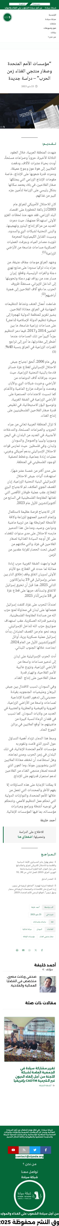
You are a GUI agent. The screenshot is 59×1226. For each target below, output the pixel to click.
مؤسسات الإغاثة (29, 936)
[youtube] (13, 1150)
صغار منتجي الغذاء (46, 936)
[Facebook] (45, 1150)
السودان (39, 929)
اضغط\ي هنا (25, 837)
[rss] (24, 1150)
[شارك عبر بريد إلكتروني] (23, 950)
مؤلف (49, 969)
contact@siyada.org (29, 1156)
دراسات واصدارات (39, 922)
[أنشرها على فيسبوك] (42, 950)
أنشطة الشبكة (45, 1085)
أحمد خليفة (35, 907)
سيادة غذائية (27, 929)
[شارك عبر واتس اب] (29, 950)
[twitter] (35, 1150)
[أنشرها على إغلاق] (35, 950)
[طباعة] (17, 950)
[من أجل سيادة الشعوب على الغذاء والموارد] (7, 17)
